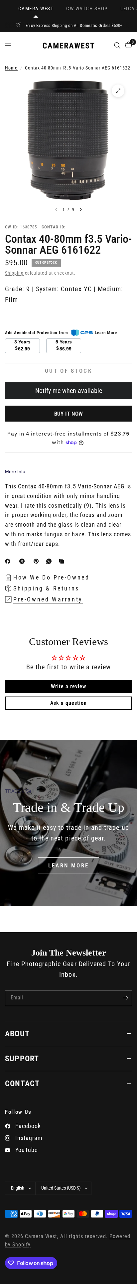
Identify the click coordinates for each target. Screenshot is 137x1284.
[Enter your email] (125, 998)
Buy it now (68, 413)
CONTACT (22, 1083)
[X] (23, 561)
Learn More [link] (106, 332)
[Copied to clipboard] (63, 561)
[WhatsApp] (50, 561)
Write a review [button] (68, 686)
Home (11, 68)
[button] (68, 865)
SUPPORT (22, 1058)
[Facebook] (9, 561)
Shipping (14, 273)
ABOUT (17, 1033)
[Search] (117, 45)
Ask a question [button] (68, 703)
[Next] (80, 209)
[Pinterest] (38, 561)
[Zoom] (118, 90)
